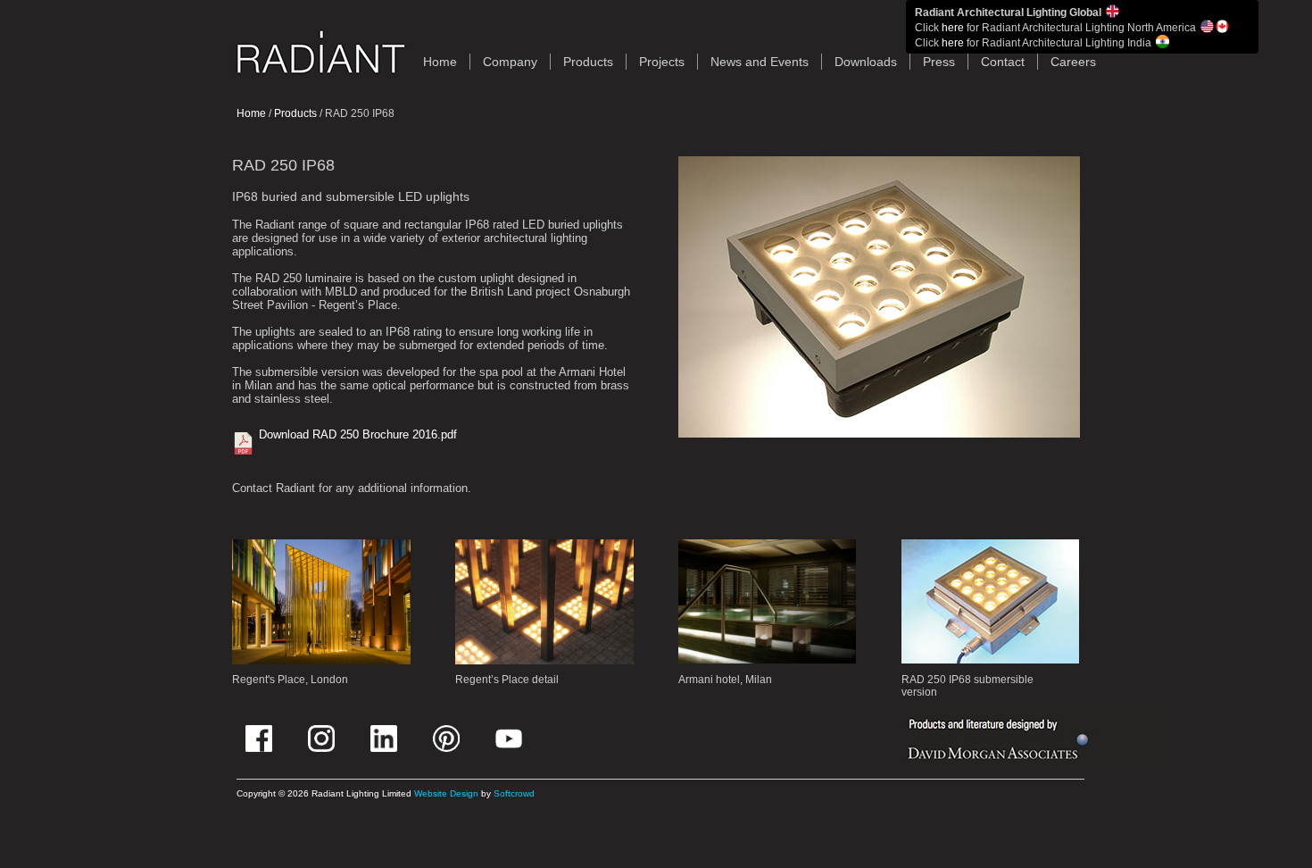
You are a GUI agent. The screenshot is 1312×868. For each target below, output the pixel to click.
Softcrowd (514, 793)
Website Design (446, 793)
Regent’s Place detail (507, 679)
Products (588, 61)
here (953, 27)
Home (251, 113)
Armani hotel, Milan (725, 679)
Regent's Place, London (290, 679)
